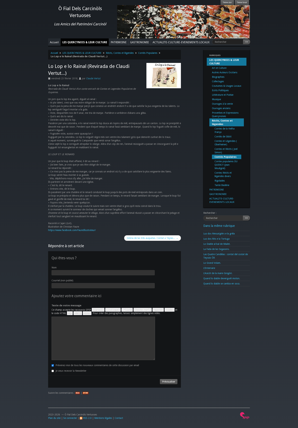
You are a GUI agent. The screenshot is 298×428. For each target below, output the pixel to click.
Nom (54, 267)
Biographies (218, 76)
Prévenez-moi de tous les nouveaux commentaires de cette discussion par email (97, 365)
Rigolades (220, 180)
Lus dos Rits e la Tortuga (216, 238)
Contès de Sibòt (223, 136)
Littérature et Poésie (222, 94)
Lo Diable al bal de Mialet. (216, 244)
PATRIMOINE (119, 42)
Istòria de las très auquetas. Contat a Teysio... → (152, 238)
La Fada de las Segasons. (216, 249)
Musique (216, 99)
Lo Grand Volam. (212, 262)
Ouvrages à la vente (222, 103)
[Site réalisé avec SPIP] (245, 415)
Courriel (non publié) (62, 280)
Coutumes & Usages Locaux (226, 85)
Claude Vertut (93, 78)
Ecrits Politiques (220, 90)
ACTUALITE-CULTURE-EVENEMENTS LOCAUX (181, 42)
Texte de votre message (66, 305)
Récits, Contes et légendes (120, 53)
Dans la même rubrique (219, 226)
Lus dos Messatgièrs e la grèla (219, 233)
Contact (119, 418)
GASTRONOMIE (139, 42)
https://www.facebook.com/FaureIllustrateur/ (72, 230)
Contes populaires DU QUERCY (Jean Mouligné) (226, 165)
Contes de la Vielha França (225, 130)
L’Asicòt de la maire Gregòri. (217, 273)
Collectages (218, 81)
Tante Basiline (222, 185)
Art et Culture (219, 68)
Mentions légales (103, 418)
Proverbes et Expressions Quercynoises (225, 114)
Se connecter (70, 418)
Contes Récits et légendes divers (223, 174)
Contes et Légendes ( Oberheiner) (226, 143)
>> (246, 42)
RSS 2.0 (87, 418)
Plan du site (54, 418)
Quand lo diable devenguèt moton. (221, 278)
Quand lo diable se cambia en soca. (221, 283)
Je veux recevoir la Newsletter (71, 370)
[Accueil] (183, 21)
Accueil (54, 42)
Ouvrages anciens (221, 108)
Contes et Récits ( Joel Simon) (226, 151)
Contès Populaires (147, 53)
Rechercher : (209, 213)
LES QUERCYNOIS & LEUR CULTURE (84, 42)
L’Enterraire (209, 268)
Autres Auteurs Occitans (224, 72)
